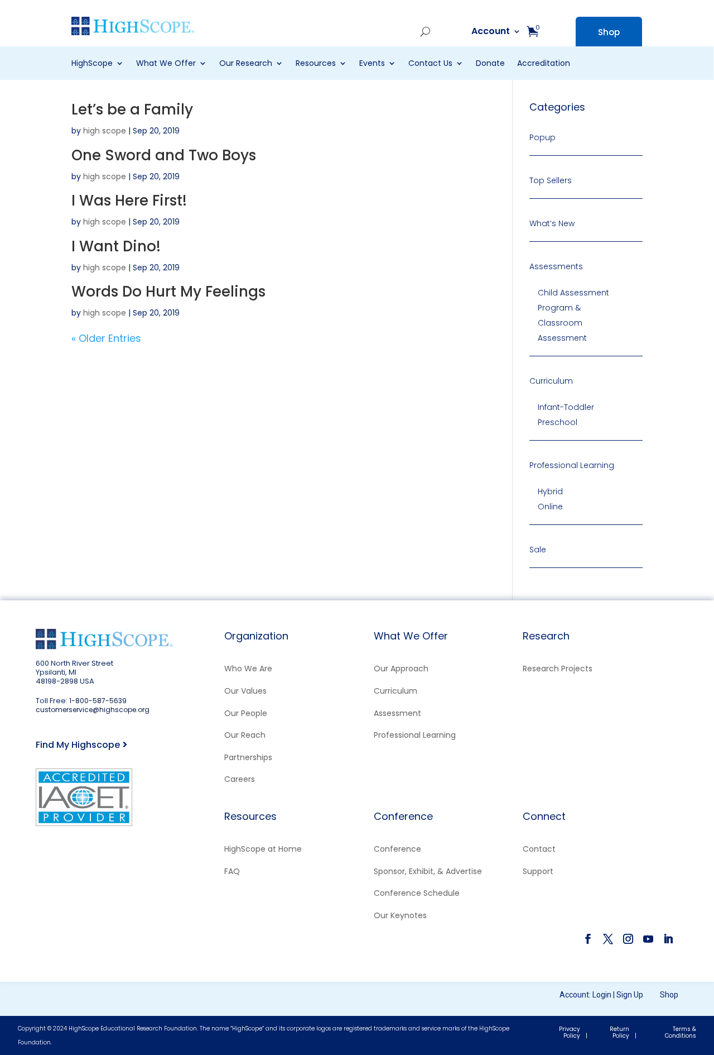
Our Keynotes (400, 915)
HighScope (92, 64)
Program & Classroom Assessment (562, 322)
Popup (542, 137)
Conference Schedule (417, 893)
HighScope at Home (263, 848)
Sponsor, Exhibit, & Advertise (428, 871)
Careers (239, 779)
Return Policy (619, 1032)
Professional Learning (571, 465)
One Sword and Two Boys (163, 155)
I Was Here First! (129, 200)
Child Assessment (573, 292)
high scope (104, 130)
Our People (245, 713)
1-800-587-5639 (98, 700)
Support (538, 871)
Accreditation (543, 64)
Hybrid (550, 491)
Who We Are (248, 668)
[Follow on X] (608, 939)
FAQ (232, 871)
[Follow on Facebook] (588, 939)
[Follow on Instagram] (628, 939)
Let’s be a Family (132, 109)
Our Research (245, 64)
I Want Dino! (116, 246)
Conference (397, 848)
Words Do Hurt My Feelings (168, 291)
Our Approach (401, 668)
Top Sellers (550, 180)
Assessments (556, 266)
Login (601, 994)
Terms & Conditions (680, 1032)
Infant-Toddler (566, 407)
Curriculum (551, 380)
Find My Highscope (78, 744)
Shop (609, 32)
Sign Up (629, 994)
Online (550, 506)
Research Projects (557, 668)
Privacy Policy (569, 1032)
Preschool (557, 422)
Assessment (397, 713)
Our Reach (245, 735)
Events (372, 64)
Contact (539, 848)
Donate (490, 64)
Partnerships (248, 757)
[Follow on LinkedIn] (668, 939)
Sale (537, 549)
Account (386, 32)
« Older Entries (106, 338)
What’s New (552, 223)
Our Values (245, 690)
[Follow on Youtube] (648, 939)
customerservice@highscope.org (92, 709)
